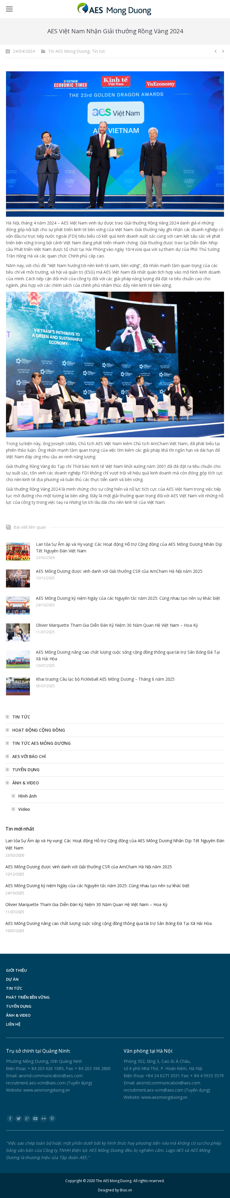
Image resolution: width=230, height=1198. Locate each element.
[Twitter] (18, 1118)
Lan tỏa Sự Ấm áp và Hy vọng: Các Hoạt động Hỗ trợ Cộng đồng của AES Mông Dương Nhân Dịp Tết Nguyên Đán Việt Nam (129, 547)
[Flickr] (43, 1118)
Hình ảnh (27, 796)
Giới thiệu (16, 970)
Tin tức (98, 51)
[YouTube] (35, 1118)
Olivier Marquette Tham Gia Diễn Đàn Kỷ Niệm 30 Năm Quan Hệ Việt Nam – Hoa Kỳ (117, 625)
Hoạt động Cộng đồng (38, 730)
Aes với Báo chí (29, 756)
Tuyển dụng (26, 769)
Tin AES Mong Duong (69, 51)
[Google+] (27, 1118)
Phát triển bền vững (28, 997)
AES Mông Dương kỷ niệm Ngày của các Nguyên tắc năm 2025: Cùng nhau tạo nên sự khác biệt (128, 598)
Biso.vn (126, 1190)
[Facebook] (10, 1118)
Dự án (12, 979)
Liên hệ (13, 1024)
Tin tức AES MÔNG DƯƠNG (41, 743)
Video (24, 809)
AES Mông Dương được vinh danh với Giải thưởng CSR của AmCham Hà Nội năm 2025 (119, 571)
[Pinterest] (52, 1118)
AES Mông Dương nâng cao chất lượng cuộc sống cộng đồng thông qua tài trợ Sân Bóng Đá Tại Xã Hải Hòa (128, 655)
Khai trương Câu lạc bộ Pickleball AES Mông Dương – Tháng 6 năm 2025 (105, 679)
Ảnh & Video (25, 783)
